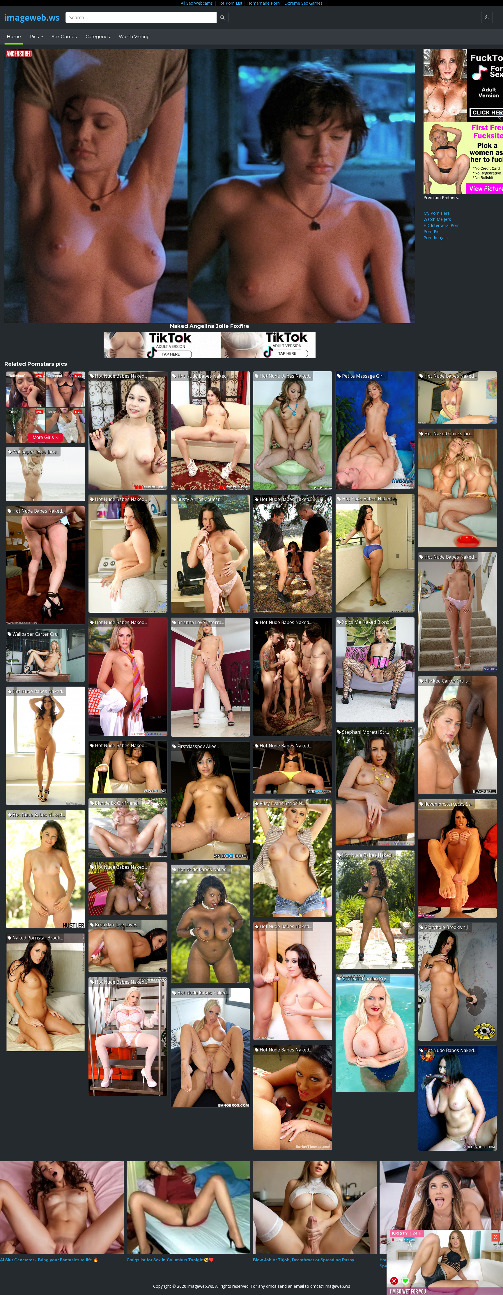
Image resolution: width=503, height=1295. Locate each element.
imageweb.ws (32, 17)
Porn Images (436, 237)
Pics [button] (35, 36)
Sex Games (64, 36)
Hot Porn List (229, 3)
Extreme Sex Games (303, 3)
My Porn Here (437, 213)
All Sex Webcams (197, 3)
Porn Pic (431, 231)
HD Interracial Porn (442, 225)
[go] (223, 17)
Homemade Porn (263, 3)
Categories (98, 36)
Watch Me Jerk (437, 219)
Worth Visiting (134, 36)
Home (14, 36)
